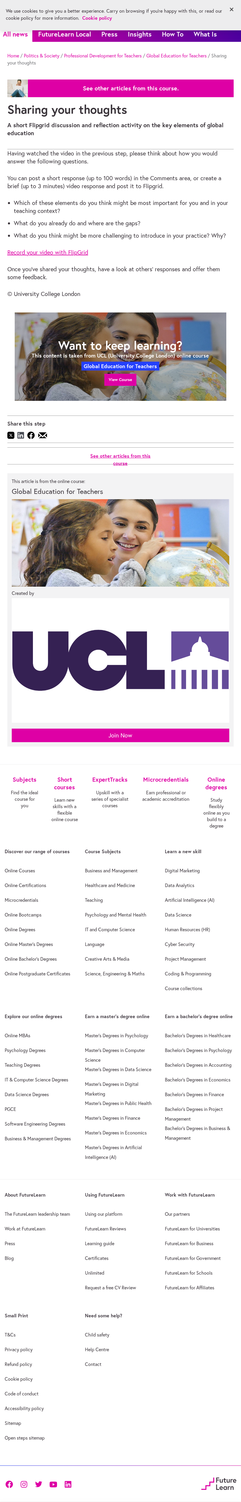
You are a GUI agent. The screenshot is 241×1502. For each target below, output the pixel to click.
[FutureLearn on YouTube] (53, 1483)
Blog (9, 1258)
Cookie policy (19, 1379)
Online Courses (20, 871)
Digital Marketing (182, 871)
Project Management (185, 959)
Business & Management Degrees (38, 1139)
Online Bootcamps (23, 915)
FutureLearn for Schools (188, 1273)
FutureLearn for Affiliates (189, 1288)
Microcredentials (21, 900)
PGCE (10, 1109)
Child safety (97, 1335)
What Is (205, 34)
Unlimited (94, 1273)
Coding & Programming (188, 974)
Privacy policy (19, 1349)
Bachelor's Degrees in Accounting (198, 1065)
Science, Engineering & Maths (115, 974)
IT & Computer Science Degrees (36, 1080)
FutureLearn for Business (189, 1243)
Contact (93, 1364)
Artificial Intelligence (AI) (190, 900)
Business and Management (111, 871)
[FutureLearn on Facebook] (10, 1483)
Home (13, 56)
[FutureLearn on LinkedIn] (68, 1483)
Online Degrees (20, 929)
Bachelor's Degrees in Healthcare (198, 1035)
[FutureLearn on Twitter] (38, 1483)
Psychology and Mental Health (115, 915)
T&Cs (10, 1335)
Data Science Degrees (27, 1094)
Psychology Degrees (25, 1050)
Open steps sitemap (25, 1438)
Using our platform (103, 1214)
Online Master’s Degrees (29, 944)
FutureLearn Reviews (105, 1229)
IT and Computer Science (110, 929)
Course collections (183, 988)
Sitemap (13, 1423)
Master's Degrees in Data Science (118, 1069)
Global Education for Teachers (176, 56)
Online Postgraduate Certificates (37, 974)
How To (172, 34)
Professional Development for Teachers (103, 56)
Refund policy (18, 1364)
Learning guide (99, 1243)
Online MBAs (17, 1035)
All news (15, 34)
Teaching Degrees (22, 1065)
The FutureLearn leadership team (37, 1214)
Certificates (96, 1258)
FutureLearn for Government (193, 1258)
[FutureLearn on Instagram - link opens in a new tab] (23, 1483)
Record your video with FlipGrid (47, 252)
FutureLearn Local (64, 34)
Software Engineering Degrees (35, 1124)
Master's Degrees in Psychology (116, 1035)
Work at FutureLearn (25, 1229)
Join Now (120, 735)
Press (109, 34)
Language (94, 944)
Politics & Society (41, 56)
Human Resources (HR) (187, 929)
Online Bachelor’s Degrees (31, 959)
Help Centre (97, 1349)
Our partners (177, 1214)
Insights (140, 34)
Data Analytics (179, 885)
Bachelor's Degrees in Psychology (198, 1050)
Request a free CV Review (110, 1288)
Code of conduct (22, 1394)
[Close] (231, 9)
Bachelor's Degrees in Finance (194, 1094)
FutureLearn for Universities (192, 1229)
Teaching (94, 900)
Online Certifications (25, 885)
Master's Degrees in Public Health (118, 1103)
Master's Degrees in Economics (116, 1133)
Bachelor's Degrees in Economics (197, 1080)
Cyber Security (180, 944)
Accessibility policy (24, 1408)
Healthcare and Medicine (110, 885)
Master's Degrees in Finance (112, 1118)
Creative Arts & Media (107, 959)
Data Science (178, 915)
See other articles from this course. (131, 88)
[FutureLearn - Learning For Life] (218, 1483)
